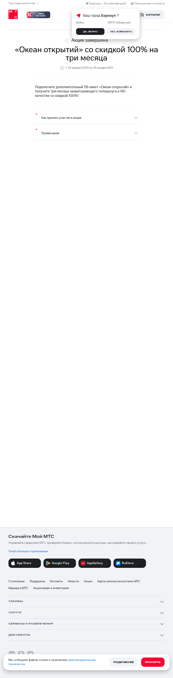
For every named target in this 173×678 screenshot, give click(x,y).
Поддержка (37, 581)
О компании (16, 581)
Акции (88, 581)
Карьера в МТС (18, 588)
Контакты (56, 581)
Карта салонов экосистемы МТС (118, 581)
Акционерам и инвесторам (51, 588)
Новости (73, 581)
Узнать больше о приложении (28, 551)
